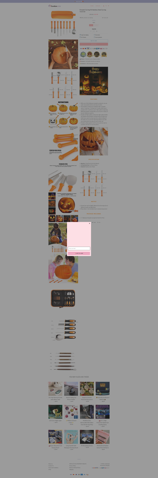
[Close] (89, 223)
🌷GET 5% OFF (79, 253)
